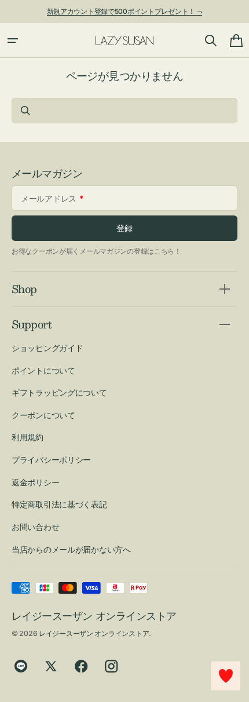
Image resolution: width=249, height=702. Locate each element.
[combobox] (124, 110)
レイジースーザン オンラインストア (94, 633)
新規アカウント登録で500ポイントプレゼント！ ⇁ (125, 11)
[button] (12, 40)
